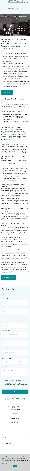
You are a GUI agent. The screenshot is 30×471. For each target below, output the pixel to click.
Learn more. (5, 463)
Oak (9, 267)
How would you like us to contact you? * (11, 322)
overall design (19, 170)
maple (2, 253)
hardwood (4, 48)
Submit (15, 391)
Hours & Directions (15, 409)
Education (6, 449)
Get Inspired (7, 443)
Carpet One (4, 16)
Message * (4, 366)
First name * (5, 298)
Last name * (4, 307)
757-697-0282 (15, 11)
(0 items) (27, 2)
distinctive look (5, 220)
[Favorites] (25, 2)
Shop (4, 437)
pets (18, 195)
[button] (22, 2)
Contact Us (7, 92)
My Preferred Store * (7, 358)
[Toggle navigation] (2, 3)
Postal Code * (5, 349)
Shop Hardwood (8, 277)
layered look (8, 139)
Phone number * (6, 330)
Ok (15, 466)
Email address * (5, 339)
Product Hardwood (23, 16)
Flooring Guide (12, 16)
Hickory (5, 53)
